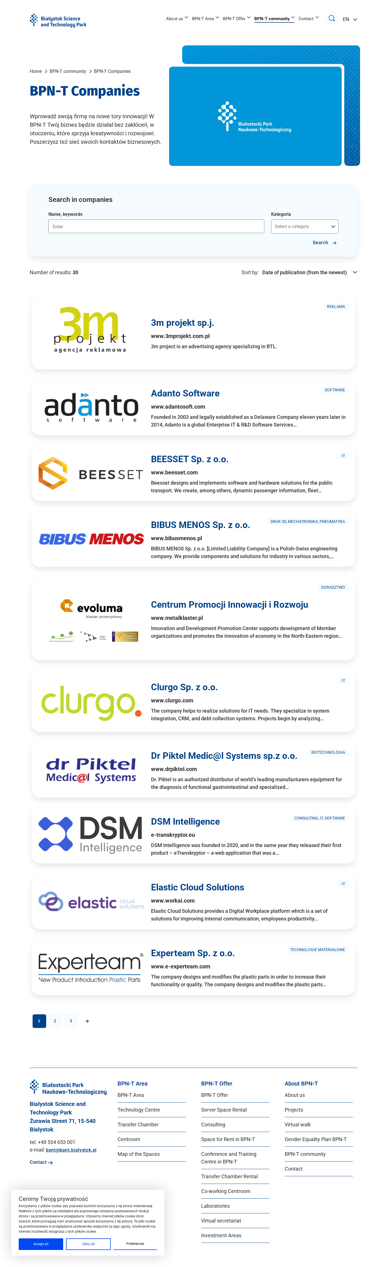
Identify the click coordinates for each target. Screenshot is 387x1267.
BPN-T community (272, 18)
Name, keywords (65, 214)
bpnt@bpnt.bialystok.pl (71, 1150)
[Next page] (87, 1021)
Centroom (129, 1139)
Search (321, 242)
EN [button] (346, 19)
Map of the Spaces (139, 1154)
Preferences (135, 1244)
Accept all (40, 1244)
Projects (294, 1110)
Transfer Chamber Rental (229, 1176)
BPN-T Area (203, 18)
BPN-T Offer (234, 18)
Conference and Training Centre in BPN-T (228, 1158)
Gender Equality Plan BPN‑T (316, 1139)
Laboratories (215, 1206)
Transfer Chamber (138, 1124)
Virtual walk (298, 1124)
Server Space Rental (224, 1110)
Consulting (213, 1124)
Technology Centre (139, 1110)
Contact (306, 18)
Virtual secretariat (221, 1221)
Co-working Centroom (225, 1191)
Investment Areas (221, 1235)
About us (174, 18)
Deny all (88, 1244)
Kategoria (281, 214)
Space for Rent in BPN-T (228, 1139)
